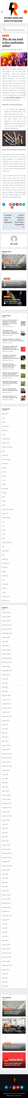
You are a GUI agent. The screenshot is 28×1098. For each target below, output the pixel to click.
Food (3, 480)
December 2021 (6, 704)
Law (3, 522)
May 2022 (5, 687)
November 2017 (6, 907)
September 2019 (7, 816)
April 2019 (5, 836)
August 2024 (6, 637)
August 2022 (6, 675)
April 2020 (5, 787)
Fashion (4, 468)
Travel (4, 592)
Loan (3, 526)
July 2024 (5, 641)
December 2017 (6, 903)
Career (4, 434)
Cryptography (6, 438)
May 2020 (5, 783)
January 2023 (6, 654)
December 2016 (6, 953)
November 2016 (6, 957)
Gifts (3, 497)
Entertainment (6, 459)
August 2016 (6, 969)
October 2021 (6, 712)
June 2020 (5, 778)
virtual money (6, 596)
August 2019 (6, 820)
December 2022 (7, 658)
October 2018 (6, 861)
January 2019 (6, 849)
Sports (4, 571)
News (3, 538)
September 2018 (7, 866)
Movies (4, 530)
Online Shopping (7, 542)
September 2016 (7, 965)
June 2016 (5, 978)
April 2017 (5, 936)
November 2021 (6, 708)
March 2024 (5, 645)
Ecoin (3, 451)
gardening (5, 488)
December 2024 (7, 625)
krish (8, 49)
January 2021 (6, 749)
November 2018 (6, 857)
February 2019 (6, 845)
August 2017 (6, 920)
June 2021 (5, 729)
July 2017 (5, 924)
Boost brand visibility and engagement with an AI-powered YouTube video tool (11, 348)
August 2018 (6, 870)
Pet (3, 546)
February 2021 (6, 745)
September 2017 (7, 915)
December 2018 (6, 853)
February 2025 (6, 616)
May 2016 (5, 982)
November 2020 (7, 758)
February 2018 (6, 895)
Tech (3, 580)
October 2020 (6, 762)
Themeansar (17, 1095)
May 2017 (5, 932)
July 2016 (5, 974)
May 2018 (5, 882)
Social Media (5, 563)
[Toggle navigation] (2, 12)
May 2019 (5, 832)
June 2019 (5, 828)
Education (5, 455)
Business (4, 430)
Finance (4, 472)
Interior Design (6, 517)
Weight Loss (5, 600)
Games (4, 484)
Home (3, 505)
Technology (5, 584)
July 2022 (5, 679)
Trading (4, 588)
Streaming (5, 576)
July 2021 (5, 724)
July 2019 (5, 824)
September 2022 (7, 670)
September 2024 (7, 633)
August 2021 (6, 720)
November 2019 (6, 807)
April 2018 (5, 886)
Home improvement (8, 509)
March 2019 (5, 841)
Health (4, 501)
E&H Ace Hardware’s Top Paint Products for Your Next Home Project (13, 283)
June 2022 (5, 683)
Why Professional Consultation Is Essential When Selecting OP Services (11, 332)
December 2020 (7, 753)
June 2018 (5, 878)
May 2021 (5, 733)
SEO (3, 555)
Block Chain (5, 426)
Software (5, 567)
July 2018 (5, 874)
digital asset (5, 443)
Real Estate (5, 551)
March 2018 (5, 890)
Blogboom (9, 1095)
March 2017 (5, 940)
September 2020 (7, 766)
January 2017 (6, 949)
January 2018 (6, 899)
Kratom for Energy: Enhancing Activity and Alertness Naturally (9, 365)
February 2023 (6, 650)
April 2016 (5, 986)
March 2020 (5, 791)
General (4, 492)
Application (5, 414)
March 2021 (5, 741)
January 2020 (6, 799)
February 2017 (6, 944)
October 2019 (6, 812)
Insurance (5, 513)
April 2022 (5, 691)
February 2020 (6, 795)
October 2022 (6, 666)
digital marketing (7, 447)
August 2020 (6, 770)
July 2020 (5, 774)
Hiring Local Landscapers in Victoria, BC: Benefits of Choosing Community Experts (11, 374)
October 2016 (6, 961)
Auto (3, 418)
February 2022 (6, 695)
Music (3, 534)
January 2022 (6, 699)
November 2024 (7, 629)
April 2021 (5, 737)
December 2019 (6, 803)
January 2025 (6, 621)
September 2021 (7, 716)
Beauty (4, 422)
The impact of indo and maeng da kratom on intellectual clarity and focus (13, 301)
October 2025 (6, 612)
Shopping (5, 35)
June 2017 (5, 928)
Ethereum (5, 463)
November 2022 (7, 662)
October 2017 (6, 911)
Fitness (4, 476)
